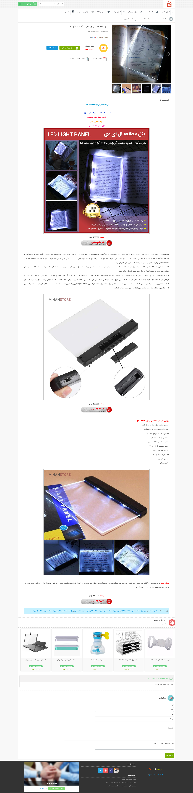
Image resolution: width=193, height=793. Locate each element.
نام (173, 705)
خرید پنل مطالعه (141, 610)
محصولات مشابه (148, 19)
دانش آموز (78, 610)
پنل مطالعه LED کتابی (65, 610)
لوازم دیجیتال (132, 11)
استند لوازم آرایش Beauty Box (128, 660)
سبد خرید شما (27, 4)
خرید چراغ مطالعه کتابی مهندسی (94, 610)
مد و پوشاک (101, 11)
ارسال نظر (169, 755)
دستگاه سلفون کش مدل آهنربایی (67, 660)
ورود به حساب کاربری (56, 788)
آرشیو (164, 624)
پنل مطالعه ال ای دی (39, 610)
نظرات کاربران (129, 19)
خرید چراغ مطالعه (114, 610)
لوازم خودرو (117, 11)
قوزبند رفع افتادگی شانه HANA (159, 660)
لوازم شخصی (149, 11)
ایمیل (172, 714)
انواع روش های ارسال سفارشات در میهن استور (120, 783)
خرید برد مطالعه (153, 610)
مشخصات (165, 19)
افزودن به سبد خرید (67, 48)
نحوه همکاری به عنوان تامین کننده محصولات (122, 786)
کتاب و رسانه (65, 11)
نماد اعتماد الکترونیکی (129, 779)
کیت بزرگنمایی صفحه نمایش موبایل (35, 660)
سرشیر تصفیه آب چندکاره (97, 660)
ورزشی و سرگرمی (83, 11)
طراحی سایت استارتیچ (156, 774)
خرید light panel (127, 610)
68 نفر (50, 48)
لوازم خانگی (165, 11)
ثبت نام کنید (42, 788)
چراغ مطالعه (51, 610)
